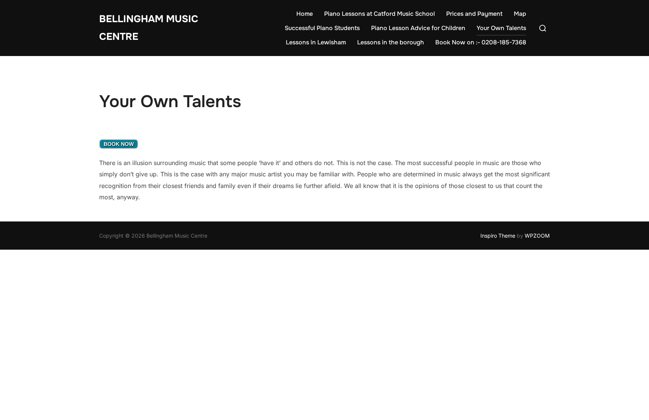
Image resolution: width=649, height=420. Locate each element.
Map (520, 14)
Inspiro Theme (497, 235)
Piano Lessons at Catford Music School (379, 14)
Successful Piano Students (322, 28)
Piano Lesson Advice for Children (418, 28)
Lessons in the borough (390, 42)
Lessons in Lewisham (316, 42)
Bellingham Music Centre (148, 28)
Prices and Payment (474, 14)
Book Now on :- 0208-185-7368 (480, 42)
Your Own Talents (501, 28)
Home (304, 14)
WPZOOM (537, 235)
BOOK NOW (119, 144)
